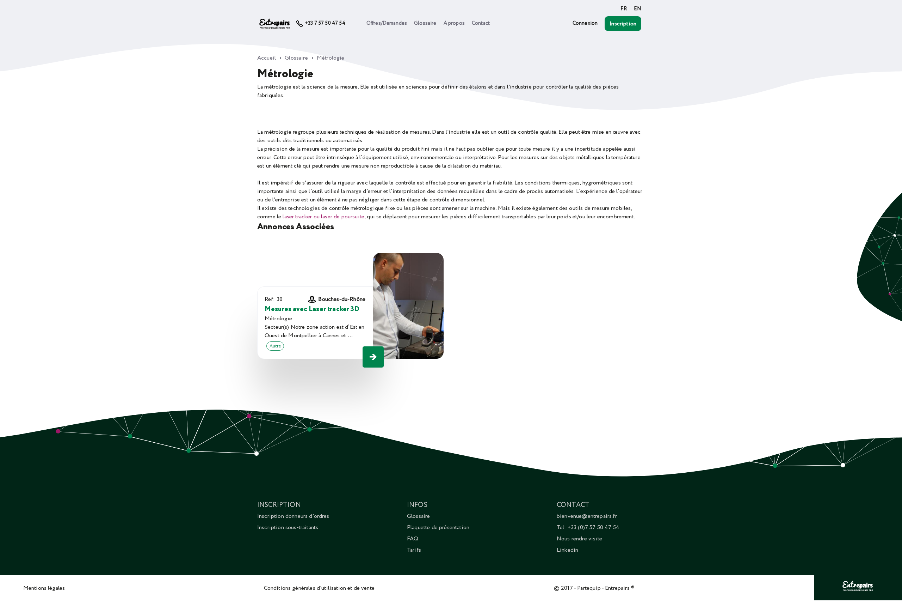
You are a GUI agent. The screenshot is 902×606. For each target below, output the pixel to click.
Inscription (623, 24)
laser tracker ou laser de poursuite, (324, 216)
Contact (481, 23)
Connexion (585, 23)
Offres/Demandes (386, 23)
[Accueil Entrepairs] (274, 24)
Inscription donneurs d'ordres (293, 516)
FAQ (412, 539)
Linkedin (567, 550)
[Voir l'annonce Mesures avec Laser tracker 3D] (373, 357)
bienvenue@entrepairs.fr (587, 516)
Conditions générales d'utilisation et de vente (319, 588)
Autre (275, 346)
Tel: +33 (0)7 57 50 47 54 (588, 527)
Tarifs (414, 550)
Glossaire (425, 23)
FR (623, 8)
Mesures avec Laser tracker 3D (312, 309)
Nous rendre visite (579, 539)
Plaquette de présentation (438, 527)
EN (637, 8)
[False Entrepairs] (858, 591)
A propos (454, 23)
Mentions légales (44, 588)
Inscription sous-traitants (287, 527)
